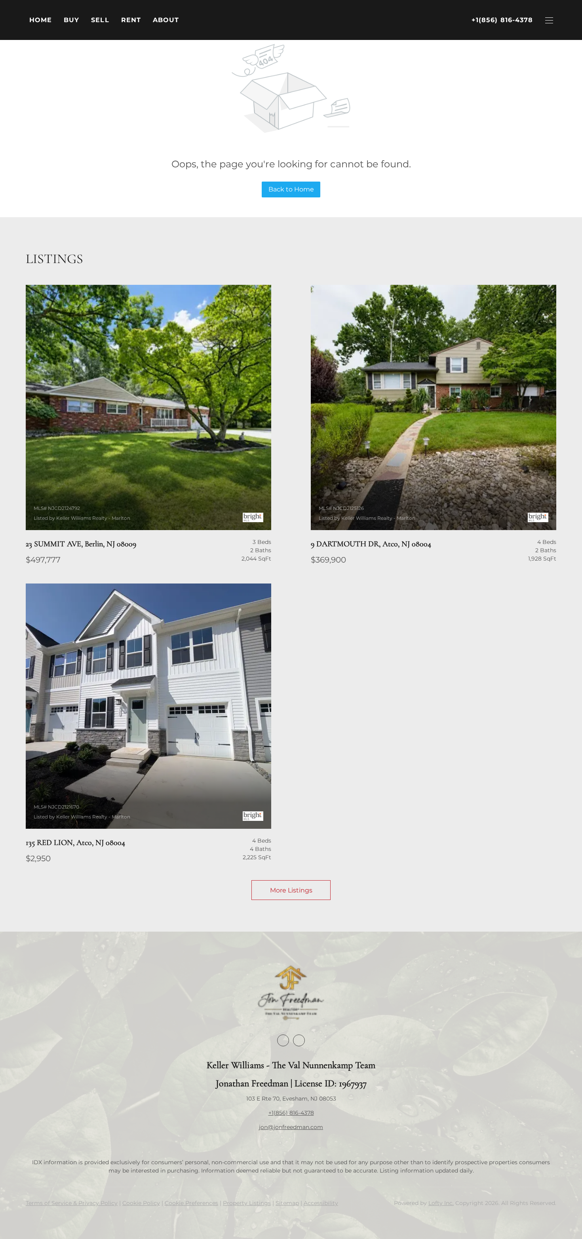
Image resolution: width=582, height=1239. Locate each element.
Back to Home (291, 189)
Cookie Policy (141, 1203)
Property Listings (247, 1203)
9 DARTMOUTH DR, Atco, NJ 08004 (371, 544)
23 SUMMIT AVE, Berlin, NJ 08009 (81, 544)
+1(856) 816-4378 (291, 1112)
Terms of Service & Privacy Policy (72, 1203)
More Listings (291, 890)
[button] (71, 20)
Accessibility (321, 1203)
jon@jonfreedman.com (291, 1127)
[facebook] (283, 1040)
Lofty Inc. (441, 1203)
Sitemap (287, 1203)
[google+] (299, 1040)
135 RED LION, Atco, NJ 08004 (75, 842)
